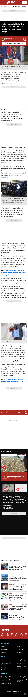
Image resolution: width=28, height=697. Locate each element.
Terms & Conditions (4, 669)
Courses (18, 652)
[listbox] (14, 497)
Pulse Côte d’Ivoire (19, 681)
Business (11, 584)
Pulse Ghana (4, 680)
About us (3, 660)
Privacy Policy (20, 660)
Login (24, 2)
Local (9, 6)
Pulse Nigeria (5, 677)
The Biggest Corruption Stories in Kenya (13, 478)
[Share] (24, 39)
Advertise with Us (5, 664)
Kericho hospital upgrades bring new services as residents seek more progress (18, 578)
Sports (18, 646)
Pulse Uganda (5, 683)
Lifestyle (3, 652)
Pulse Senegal (20, 677)
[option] (8, 497)
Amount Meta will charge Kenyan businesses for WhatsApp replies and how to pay (17, 598)
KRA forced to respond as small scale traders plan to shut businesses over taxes (18, 608)
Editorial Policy (20, 663)
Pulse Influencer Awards (21, 667)
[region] (14, 497)
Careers (18, 649)
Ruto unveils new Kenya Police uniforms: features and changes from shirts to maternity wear (17, 568)
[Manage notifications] (24, 694)
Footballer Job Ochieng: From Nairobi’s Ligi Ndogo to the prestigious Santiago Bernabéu (18, 617)
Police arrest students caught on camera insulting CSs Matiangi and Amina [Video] (20, 499)
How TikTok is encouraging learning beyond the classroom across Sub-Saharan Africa (17, 588)
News (5, 6)
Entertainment (5, 649)
